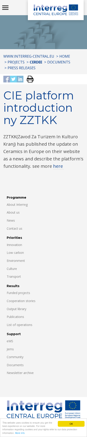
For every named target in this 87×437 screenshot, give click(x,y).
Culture (12, 269)
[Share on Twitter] (13, 79)
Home (64, 56)
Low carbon (15, 252)
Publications (15, 317)
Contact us (14, 228)
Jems (10, 349)
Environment (16, 260)
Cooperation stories (21, 301)
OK (71, 423)
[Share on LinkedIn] (20, 79)
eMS (10, 341)
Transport (14, 276)
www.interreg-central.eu (28, 56)
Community (15, 357)
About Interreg (17, 204)
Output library (16, 309)
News (11, 220)
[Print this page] (28, 79)
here (58, 166)
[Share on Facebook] (6, 79)
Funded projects (18, 293)
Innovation (14, 245)
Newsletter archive (20, 373)
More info (20, 433)
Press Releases (21, 67)
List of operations (19, 325)
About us (13, 212)
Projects (16, 62)
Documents (58, 62)
